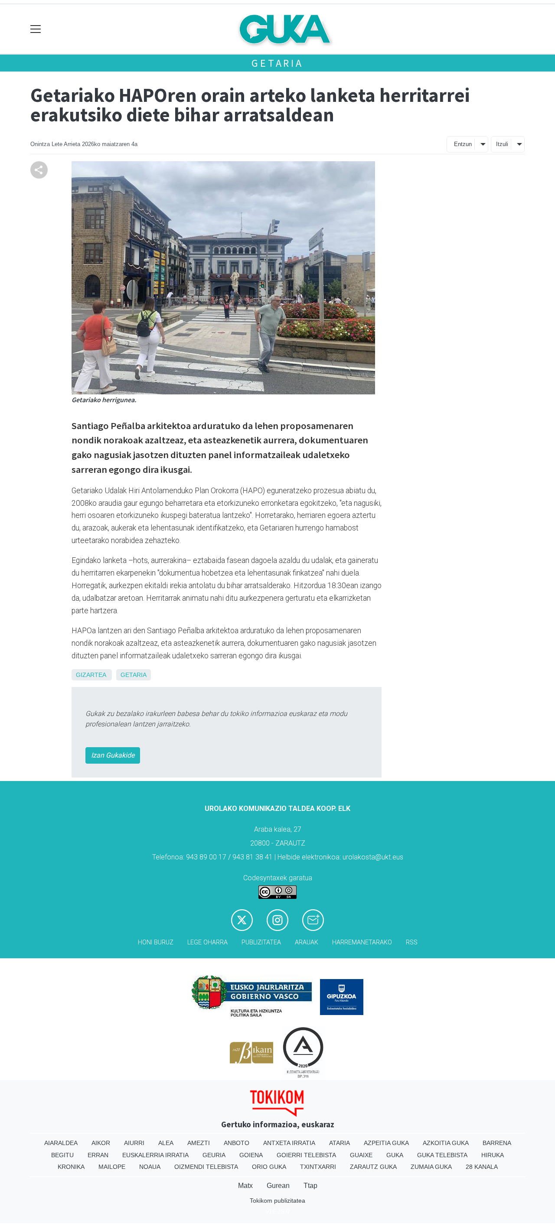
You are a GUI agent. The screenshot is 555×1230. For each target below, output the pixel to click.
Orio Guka (269, 1166)
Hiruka (492, 1155)
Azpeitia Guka (386, 1142)
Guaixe (361, 1155)
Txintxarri (318, 1166)
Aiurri (134, 1142)
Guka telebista (442, 1155)
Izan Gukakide (112, 755)
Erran (98, 1155)
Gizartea (91, 674)
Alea (165, 1142)
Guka (394, 1155)
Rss (412, 942)
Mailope (111, 1166)
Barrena (497, 1142)
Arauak (306, 942)
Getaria (277, 63)
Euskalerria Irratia (155, 1155)
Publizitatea (261, 942)
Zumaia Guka (431, 1166)
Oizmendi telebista (206, 1166)
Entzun (463, 144)
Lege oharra (207, 942)
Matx (245, 1185)
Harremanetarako (362, 942)
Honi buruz (155, 942)
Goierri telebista (306, 1155)
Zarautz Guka (373, 1166)
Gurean (278, 1185)
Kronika (71, 1166)
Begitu (62, 1155)
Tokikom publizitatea (277, 1200)
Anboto (236, 1142)
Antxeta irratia (289, 1142)
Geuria (213, 1155)
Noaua (149, 1166)
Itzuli (502, 144)
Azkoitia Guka (446, 1142)
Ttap (310, 1185)
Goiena (251, 1155)
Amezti (198, 1142)
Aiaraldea (61, 1142)
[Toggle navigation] (35, 29)
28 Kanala (482, 1166)
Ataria (339, 1142)
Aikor (100, 1142)
